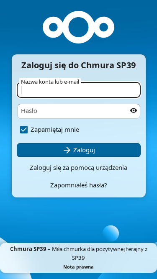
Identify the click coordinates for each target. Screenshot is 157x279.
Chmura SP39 (28, 249)
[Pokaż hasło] (133, 110)
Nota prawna (78, 267)
